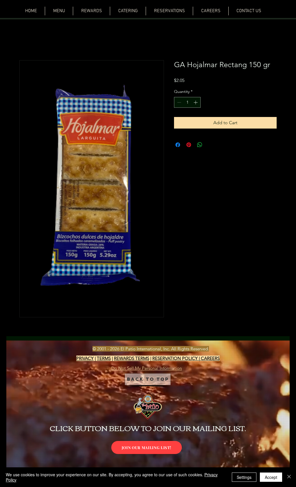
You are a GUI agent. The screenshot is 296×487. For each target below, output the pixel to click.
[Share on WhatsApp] (199, 145)
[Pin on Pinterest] (188, 145)
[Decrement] (178, 103)
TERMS (104, 359)
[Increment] (196, 103)
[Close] (289, 477)
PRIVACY (85, 359)
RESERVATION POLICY (175, 359)
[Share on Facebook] (177, 145)
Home (25, 40)
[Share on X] (210, 145)
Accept (271, 477)
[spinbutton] (187, 103)
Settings (244, 477)
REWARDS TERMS (131, 359)
